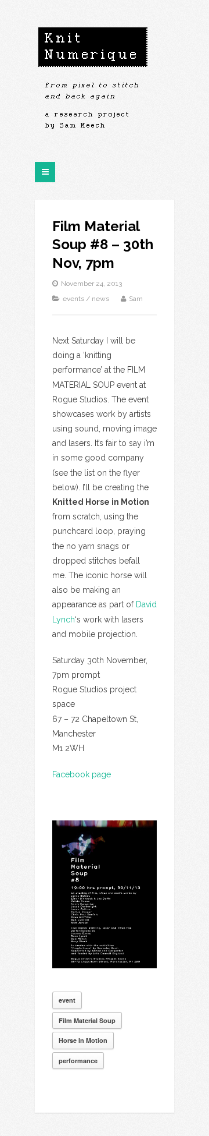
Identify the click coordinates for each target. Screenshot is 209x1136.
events (73, 299)
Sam (136, 299)
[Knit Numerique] (93, 81)
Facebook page (81, 774)
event (67, 1000)
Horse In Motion (83, 1040)
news (100, 299)
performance (78, 1060)
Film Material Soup (87, 1020)
